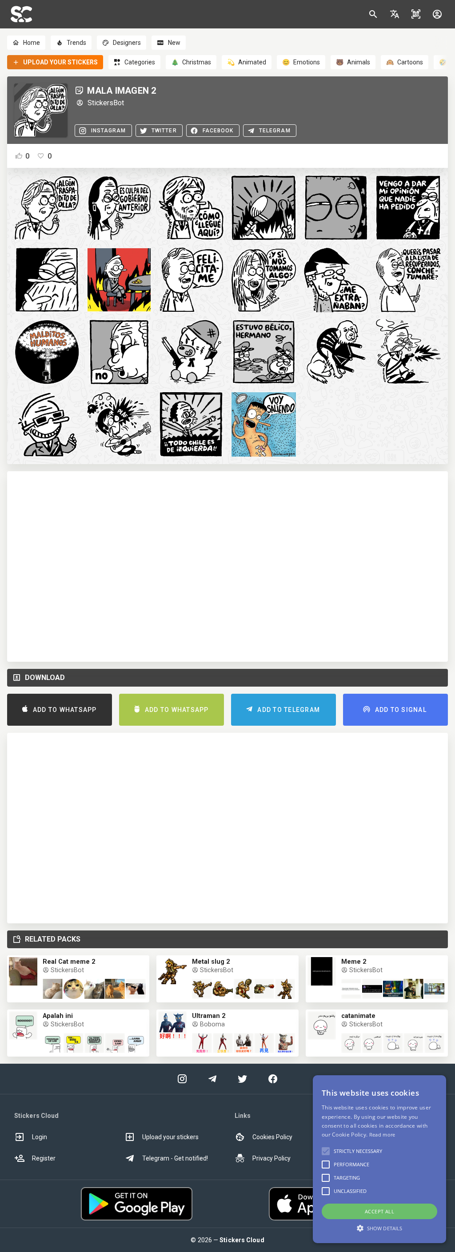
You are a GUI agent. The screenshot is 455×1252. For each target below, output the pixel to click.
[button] (394, 14)
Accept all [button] (379, 1211)
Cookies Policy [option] (272, 1137)
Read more (382, 1134)
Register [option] (44, 1158)
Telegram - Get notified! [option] (175, 1158)
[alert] (379, 1159)
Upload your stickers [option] (170, 1137)
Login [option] (39, 1137)
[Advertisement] (227, 566)
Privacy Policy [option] (271, 1158)
